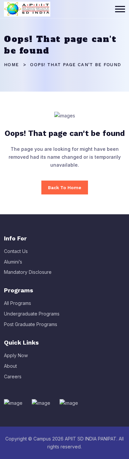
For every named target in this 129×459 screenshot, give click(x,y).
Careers (13, 376)
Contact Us (16, 251)
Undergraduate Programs (32, 313)
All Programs (17, 303)
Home (11, 64)
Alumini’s (13, 262)
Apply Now (16, 355)
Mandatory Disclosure (28, 272)
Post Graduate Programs (30, 324)
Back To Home (64, 187)
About (10, 366)
